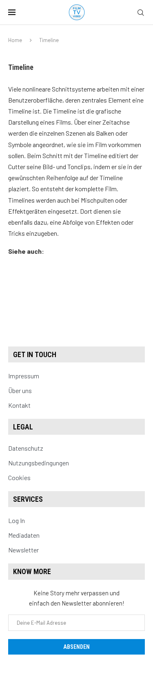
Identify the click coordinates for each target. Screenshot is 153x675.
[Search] (141, 12)
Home (15, 40)
